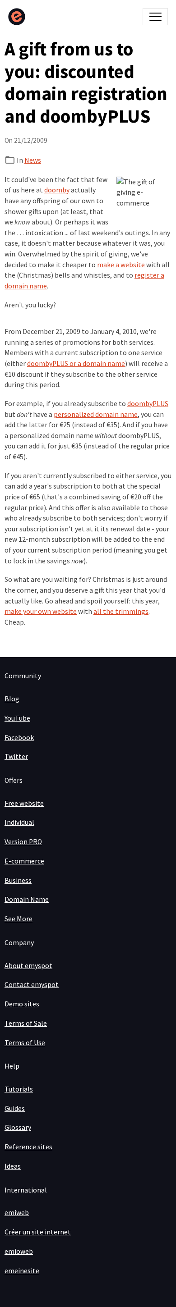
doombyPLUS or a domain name (76, 363)
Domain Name (27, 899)
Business (18, 880)
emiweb (17, 1212)
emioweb (19, 1251)
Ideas (13, 1166)
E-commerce (24, 861)
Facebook (19, 737)
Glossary (18, 1127)
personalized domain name (96, 414)
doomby (56, 190)
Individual (19, 822)
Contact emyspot (32, 984)
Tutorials (19, 1089)
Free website (24, 803)
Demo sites (22, 1004)
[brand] (18, 16)
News (32, 160)
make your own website (41, 611)
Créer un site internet (38, 1232)
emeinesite (22, 1270)
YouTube (17, 718)
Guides (15, 1108)
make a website (121, 264)
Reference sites (28, 1146)
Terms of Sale (26, 1023)
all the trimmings (120, 611)
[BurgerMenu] (155, 16)
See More (18, 918)
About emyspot (28, 965)
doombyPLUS (147, 403)
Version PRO (23, 841)
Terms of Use (25, 1042)
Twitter (16, 756)
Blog (12, 699)
